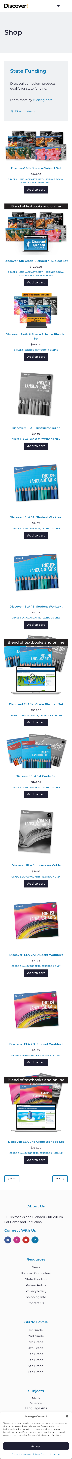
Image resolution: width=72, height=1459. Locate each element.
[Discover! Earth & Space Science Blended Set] (36, 310)
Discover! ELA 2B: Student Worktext (36, 1044)
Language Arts (27, 179)
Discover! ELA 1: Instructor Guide (36, 428)
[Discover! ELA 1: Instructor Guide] (36, 394)
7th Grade (35, 1366)
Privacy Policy (35, 1291)
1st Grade (36, 1330)
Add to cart (36, 190)
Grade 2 (16, 877)
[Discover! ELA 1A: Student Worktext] (36, 484)
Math (41, 179)
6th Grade (35, 1360)
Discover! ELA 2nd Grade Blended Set (36, 1141)
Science (50, 179)
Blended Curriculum (36, 1273)
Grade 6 (12, 179)
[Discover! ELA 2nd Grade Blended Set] (36, 1104)
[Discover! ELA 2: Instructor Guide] (36, 832)
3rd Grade (35, 1342)
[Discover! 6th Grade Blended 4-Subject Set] (36, 227)
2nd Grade (36, 1336)
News (36, 1267)
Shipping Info (36, 1297)
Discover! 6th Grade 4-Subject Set (36, 168)
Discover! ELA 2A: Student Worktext (36, 955)
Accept (36, 1446)
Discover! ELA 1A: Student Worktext (36, 517)
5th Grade (36, 1354)
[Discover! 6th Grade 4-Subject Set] (36, 145)
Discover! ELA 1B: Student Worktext (36, 606)
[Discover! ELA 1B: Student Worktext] (36, 573)
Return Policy (36, 1285)
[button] (67, 1416)
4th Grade (36, 1348)
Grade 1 (16, 439)
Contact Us (36, 1303)
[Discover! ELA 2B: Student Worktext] (36, 1011)
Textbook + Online (41, 275)
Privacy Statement (42, 1454)
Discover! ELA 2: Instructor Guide (36, 865)
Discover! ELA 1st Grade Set (36, 776)
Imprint (56, 1454)
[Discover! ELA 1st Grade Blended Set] (36, 666)
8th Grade (35, 1372)
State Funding (36, 1279)
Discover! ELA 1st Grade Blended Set (36, 704)
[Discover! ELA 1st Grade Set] (36, 751)
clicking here (42, 100)
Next (59, 1178)
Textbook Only (41, 182)
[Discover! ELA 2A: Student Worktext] (36, 921)
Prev (13, 1178)
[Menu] (66, 5)
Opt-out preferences (21, 1454)
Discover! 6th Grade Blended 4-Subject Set (36, 261)
